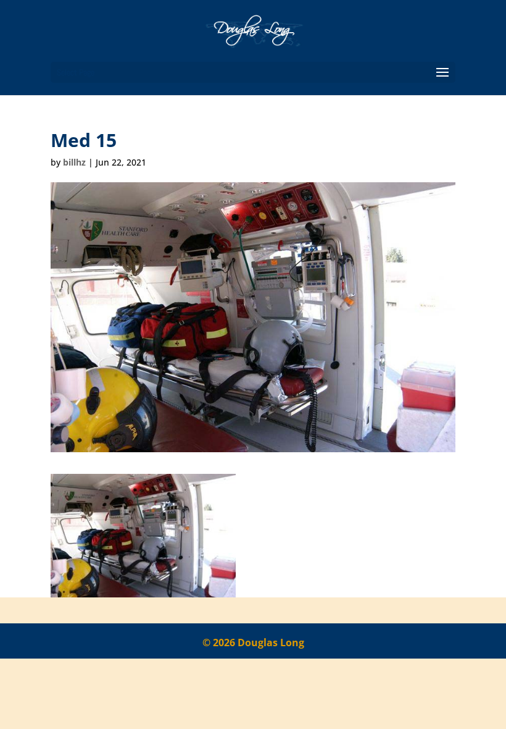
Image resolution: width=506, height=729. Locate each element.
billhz (74, 162)
